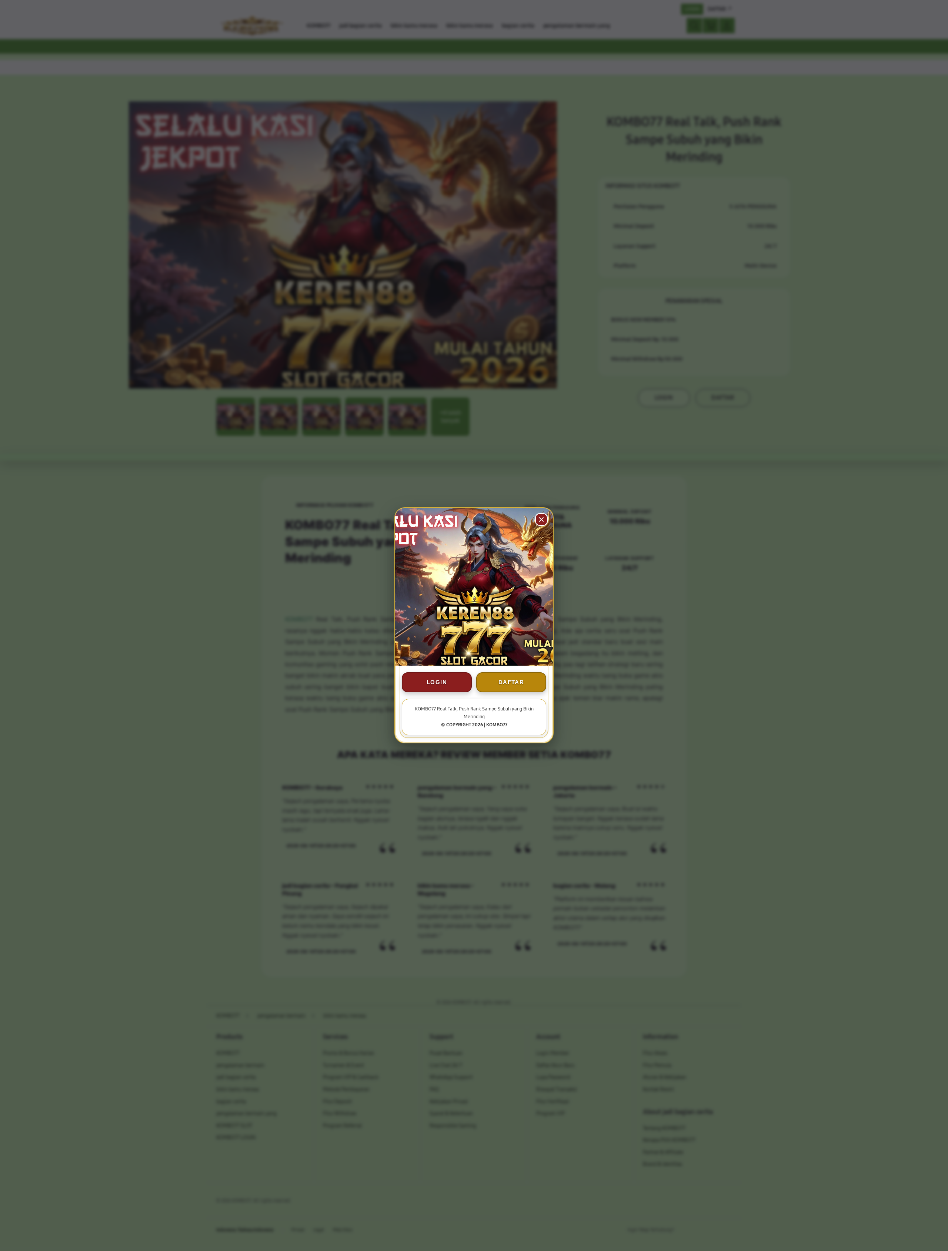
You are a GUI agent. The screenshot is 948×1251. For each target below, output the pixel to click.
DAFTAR (511, 682)
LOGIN (437, 682)
